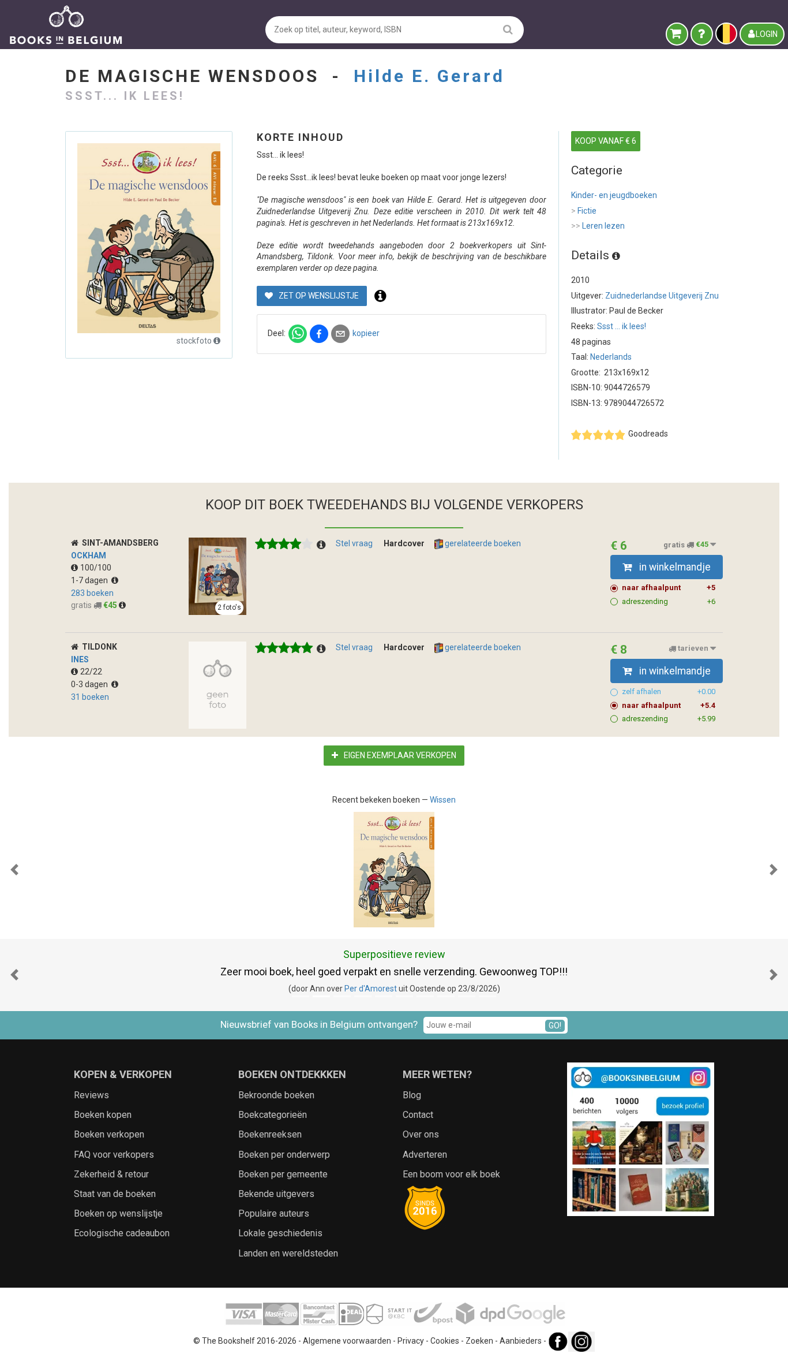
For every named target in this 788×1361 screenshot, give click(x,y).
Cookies (444, 1340)
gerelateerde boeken (482, 543)
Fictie (583, 210)
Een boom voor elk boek (451, 1174)
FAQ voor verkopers (114, 1154)
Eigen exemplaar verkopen (399, 755)
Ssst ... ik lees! (621, 326)
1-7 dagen (91, 580)
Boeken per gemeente (283, 1174)
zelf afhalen (668, 691)
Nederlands (611, 356)
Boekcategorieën (272, 1114)
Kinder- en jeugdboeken (614, 195)
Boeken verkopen (109, 1134)
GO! (555, 1025)
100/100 (95, 567)
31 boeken (90, 697)
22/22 (91, 671)
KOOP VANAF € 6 (605, 141)
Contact (418, 1114)
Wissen (443, 799)
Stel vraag (354, 543)
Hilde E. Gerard (429, 76)
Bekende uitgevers (276, 1193)
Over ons (421, 1134)
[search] (508, 29)
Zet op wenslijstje (318, 295)
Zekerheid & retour (111, 1174)
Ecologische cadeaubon (122, 1233)
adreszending (668, 601)
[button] (14, 869)
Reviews (91, 1095)
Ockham (88, 555)
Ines (80, 659)
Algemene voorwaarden (347, 1340)
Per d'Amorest (370, 988)
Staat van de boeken (115, 1193)
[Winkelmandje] (677, 34)
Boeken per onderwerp (284, 1154)
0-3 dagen (91, 684)
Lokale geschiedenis (280, 1233)
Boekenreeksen (270, 1134)
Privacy (410, 1340)
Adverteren (425, 1154)
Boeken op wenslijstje (118, 1213)
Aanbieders (521, 1340)
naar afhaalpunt (668, 587)
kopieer (366, 333)
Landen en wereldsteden (288, 1253)
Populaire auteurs (273, 1213)
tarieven (693, 648)
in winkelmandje (674, 567)
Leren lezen (598, 225)
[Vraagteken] (702, 34)
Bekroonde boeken (276, 1095)
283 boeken (92, 593)
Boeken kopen (103, 1114)
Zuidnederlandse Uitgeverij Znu (662, 295)
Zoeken (479, 1340)
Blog (412, 1095)
